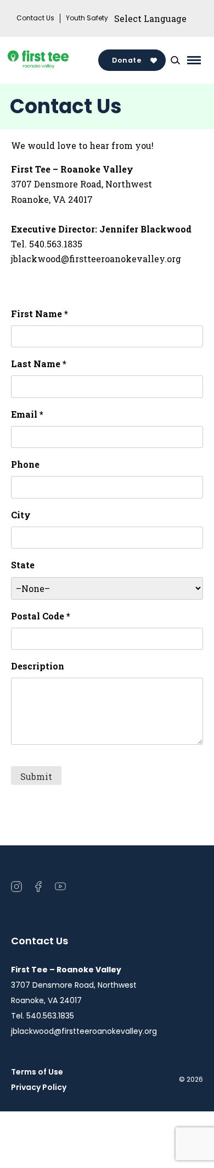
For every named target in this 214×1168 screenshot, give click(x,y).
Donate (126, 60)
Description (37, 666)
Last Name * (38, 363)
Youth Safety (87, 18)
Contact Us (35, 18)
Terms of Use (37, 1071)
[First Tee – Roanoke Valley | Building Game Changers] (54, 60)
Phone (25, 464)
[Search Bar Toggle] (175, 60)
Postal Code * (40, 616)
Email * (27, 414)
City (21, 515)
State (23, 565)
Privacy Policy (38, 1087)
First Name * (39, 313)
